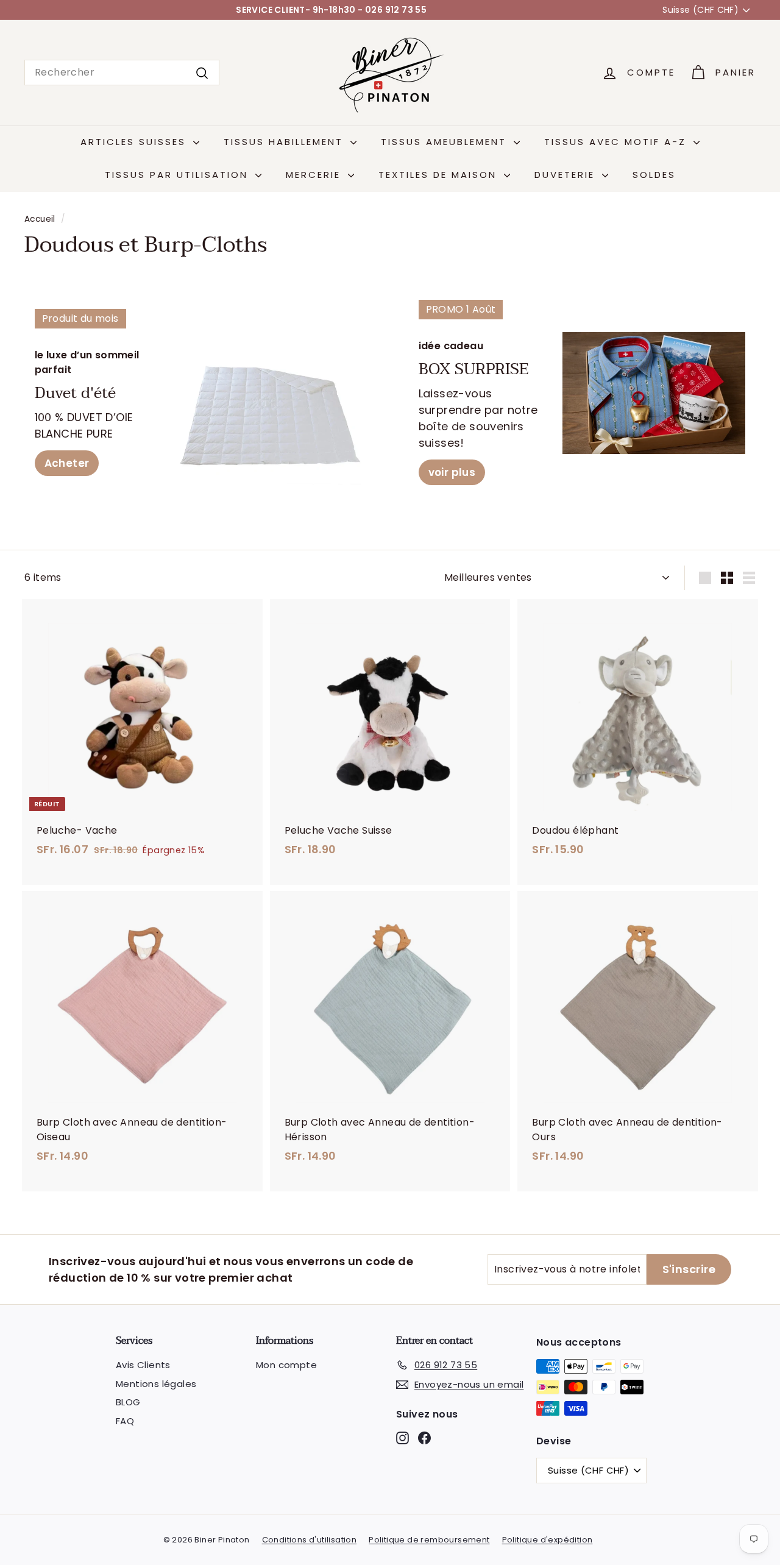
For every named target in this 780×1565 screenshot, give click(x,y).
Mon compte (286, 1364)
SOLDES (654, 174)
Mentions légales (156, 1383)
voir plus (452, 472)
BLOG (128, 1402)
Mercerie (315, 174)
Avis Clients (143, 1364)
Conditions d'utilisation (309, 1539)
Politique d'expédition (547, 1539)
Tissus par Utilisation (178, 174)
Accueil (39, 219)
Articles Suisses (135, 141)
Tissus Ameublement (446, 141)
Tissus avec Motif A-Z (617, 141)
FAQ (125, 1420)
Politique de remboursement (429, 1539)
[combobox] (121, 72)
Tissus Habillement (285, 141)
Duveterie (566, 174)
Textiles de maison (439, 174)
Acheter (67, 463)
